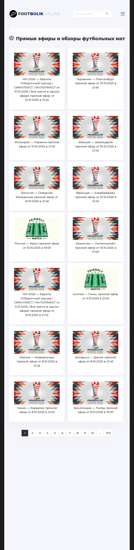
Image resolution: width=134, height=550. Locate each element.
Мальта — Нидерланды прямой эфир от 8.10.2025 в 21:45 (37, 361)
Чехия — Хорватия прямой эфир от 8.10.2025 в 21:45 (37, 410)
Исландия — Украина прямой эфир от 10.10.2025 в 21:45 (37, 144)
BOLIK (39, 13)
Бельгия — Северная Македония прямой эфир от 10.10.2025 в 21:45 (37, 197)
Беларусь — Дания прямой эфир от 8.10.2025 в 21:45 (95, 359)
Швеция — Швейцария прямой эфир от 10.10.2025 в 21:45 (95, 146)
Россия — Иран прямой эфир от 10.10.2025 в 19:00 (37, 245)
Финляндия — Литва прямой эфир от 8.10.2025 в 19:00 (95, 410)
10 (92, 433)
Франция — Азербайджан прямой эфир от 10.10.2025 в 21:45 (95, 197)
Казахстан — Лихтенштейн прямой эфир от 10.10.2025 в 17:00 (95, 247)
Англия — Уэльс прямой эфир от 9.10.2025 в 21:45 (95, 296)
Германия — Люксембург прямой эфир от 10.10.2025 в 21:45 (95, 83)
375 (108, 433)
